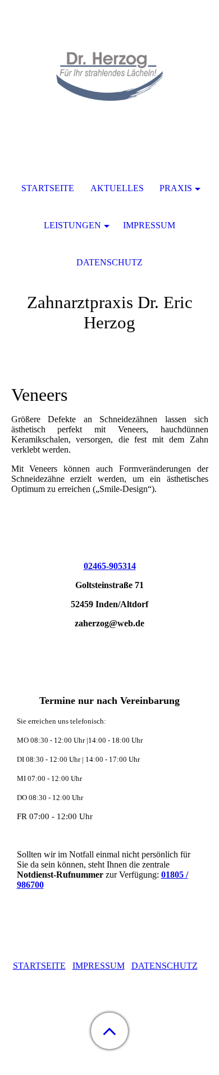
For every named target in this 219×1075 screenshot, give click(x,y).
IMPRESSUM (98, 965)
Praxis (175, 188)
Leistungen (72, 225)
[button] (109, 1031)
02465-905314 (110, 566)
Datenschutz (109, 262)
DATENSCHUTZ (164, 965)
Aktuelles (117, 188)
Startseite (47, 188)
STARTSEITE (39, 965)
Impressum (149, 225)
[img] (109, 70)
